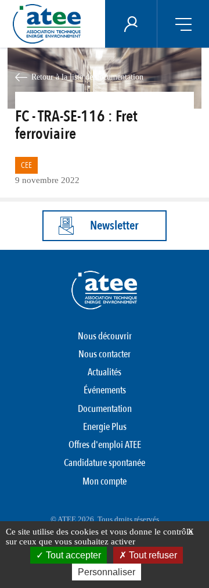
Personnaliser (106, 572)
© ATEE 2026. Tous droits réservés (105, 519)
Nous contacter (104, 354)
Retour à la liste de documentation (87, 76)
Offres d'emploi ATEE (105, 444)
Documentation (105, 408)
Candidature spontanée (104, 462)
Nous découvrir (105, 336)
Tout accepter (72, 555)
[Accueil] (50, 24)
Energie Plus (105, 426)
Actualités (104, 372)
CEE (26, 165)
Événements (105, 390)
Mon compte (104, 481)
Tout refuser (152, 555)
